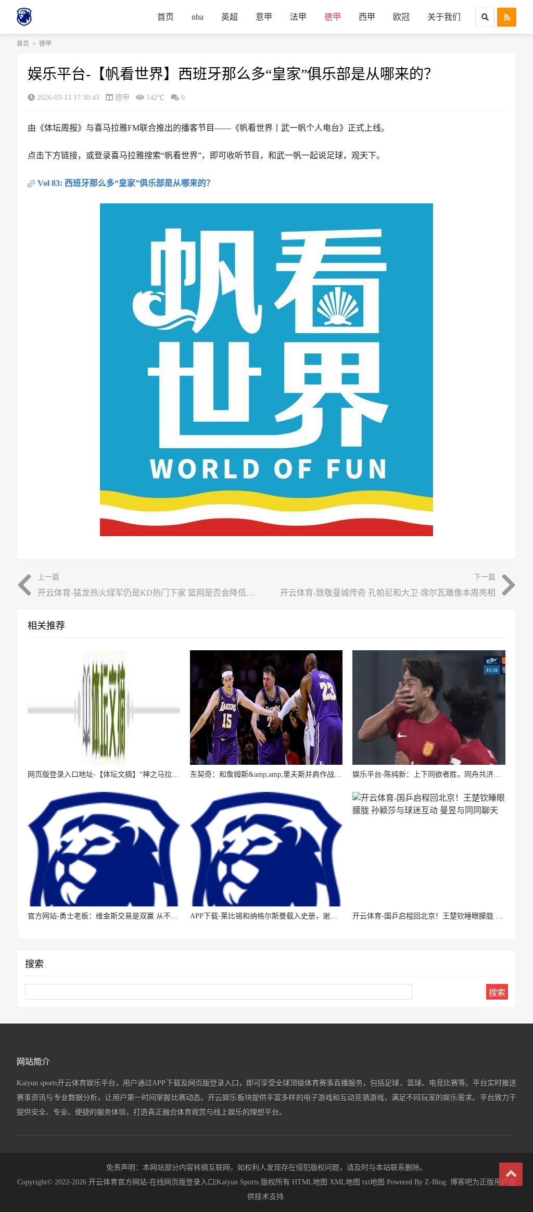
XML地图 (344, 1182)
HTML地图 (309, 1182)
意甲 (264, 16)
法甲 (298, 16)
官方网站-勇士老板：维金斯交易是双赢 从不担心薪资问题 (121, 916)
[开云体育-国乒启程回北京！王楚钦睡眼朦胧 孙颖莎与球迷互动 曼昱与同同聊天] (428, 849)
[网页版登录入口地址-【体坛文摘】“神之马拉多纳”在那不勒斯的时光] (104, 707)
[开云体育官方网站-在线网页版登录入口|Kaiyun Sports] (56, 17)
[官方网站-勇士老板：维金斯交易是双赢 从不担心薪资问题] (104, 849)
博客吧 (461, 1182)
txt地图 (373, 1182)
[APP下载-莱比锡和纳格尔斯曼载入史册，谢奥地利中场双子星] (266, 849)
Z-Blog (435, 1182)
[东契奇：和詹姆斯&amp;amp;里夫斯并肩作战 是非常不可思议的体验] (266, 707)
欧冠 (401, 16)
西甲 (367, 16)
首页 (165, 16)
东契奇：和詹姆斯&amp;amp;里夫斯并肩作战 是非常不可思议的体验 (299, 774)
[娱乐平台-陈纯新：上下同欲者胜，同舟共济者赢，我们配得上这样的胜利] (428, 707)
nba (198, 16)
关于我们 (444, 16)
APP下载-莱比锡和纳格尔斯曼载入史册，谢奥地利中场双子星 (289, 916)
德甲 (332, 16)
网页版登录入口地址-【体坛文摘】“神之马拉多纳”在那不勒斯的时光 (138, 774)
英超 (229, 16)
